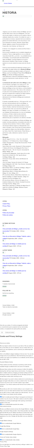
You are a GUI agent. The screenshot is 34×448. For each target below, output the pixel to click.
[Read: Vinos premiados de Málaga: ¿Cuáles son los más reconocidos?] (4, 226)
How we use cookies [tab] (5, 343)
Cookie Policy (6, 204)
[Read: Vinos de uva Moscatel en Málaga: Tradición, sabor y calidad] (4, 233)
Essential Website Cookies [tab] (6, 362)
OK (2, 332)
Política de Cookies (9, 332)
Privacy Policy (6, 206)
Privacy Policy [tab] (3, 441)
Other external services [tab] (5, 406)
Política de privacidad (8, 213)
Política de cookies (8, 215)
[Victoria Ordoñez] (14, 3)
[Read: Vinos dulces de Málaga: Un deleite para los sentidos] (4, 241)
